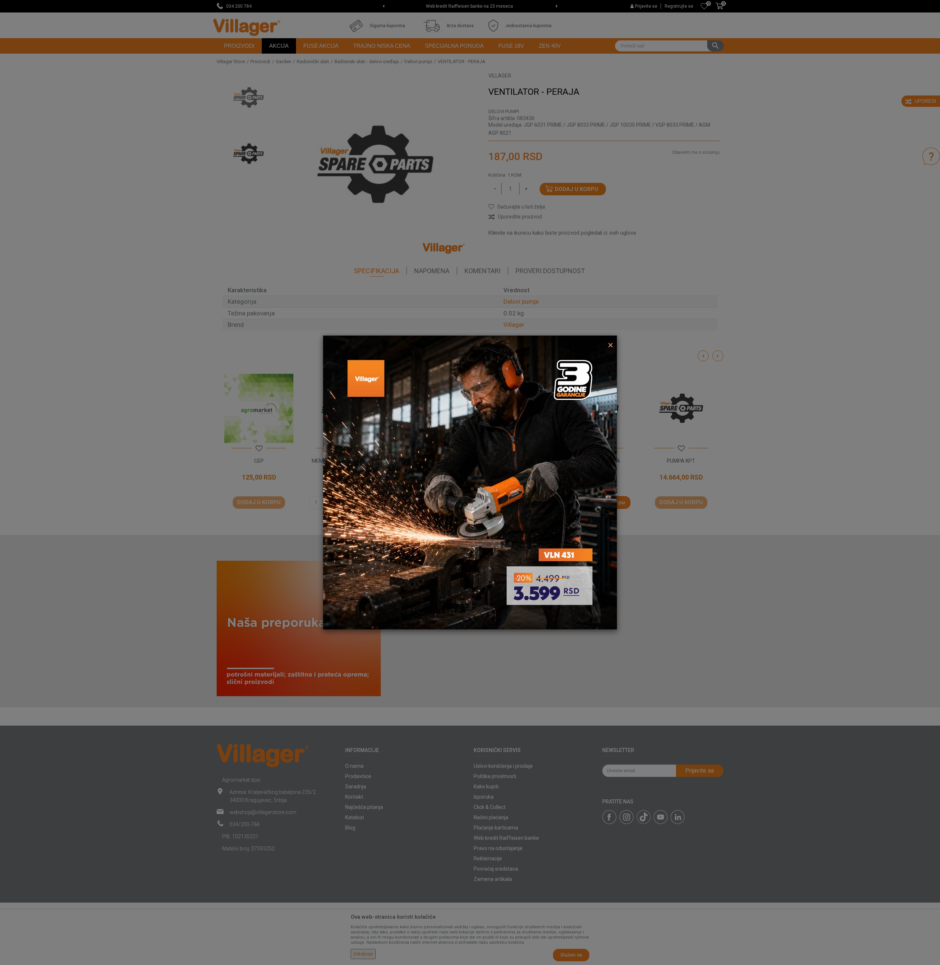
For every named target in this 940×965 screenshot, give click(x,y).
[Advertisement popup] (470, 482)
